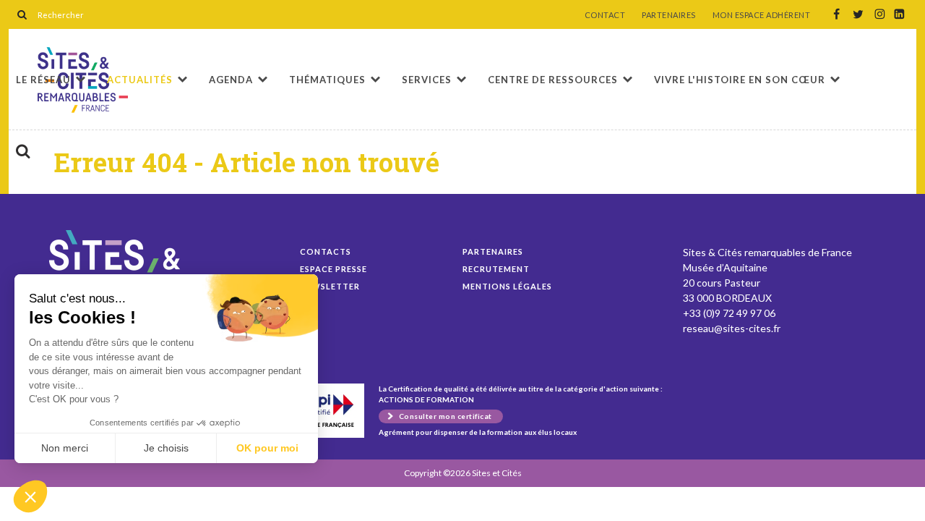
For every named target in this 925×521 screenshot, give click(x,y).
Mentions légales (507, 286)
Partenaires (492, 251)
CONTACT (605, 15)
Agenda (231, 79)
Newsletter (330, 286)
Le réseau (43, 79)
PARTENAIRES (669, 15)
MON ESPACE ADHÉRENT (762, 15)
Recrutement (496, 269)
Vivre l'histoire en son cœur (739, 79)
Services (427, 79)
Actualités (140, 79)
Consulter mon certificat (445, 416)
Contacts (325, 251)
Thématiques (327, 79)
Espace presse (333, 269)
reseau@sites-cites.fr (731, 328)
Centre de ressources (553, 79)
